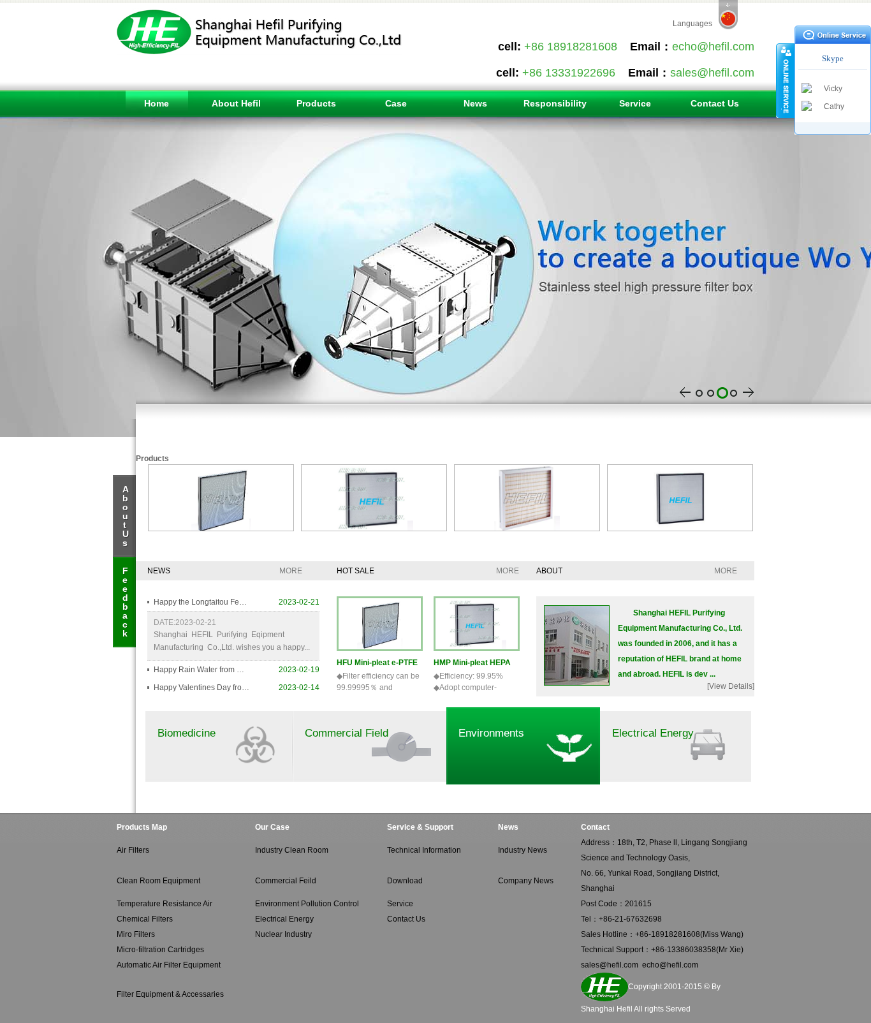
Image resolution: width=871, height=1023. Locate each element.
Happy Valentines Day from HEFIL (201, 687)
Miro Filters (136, 934)
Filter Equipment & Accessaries (170, 994)
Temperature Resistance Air (164, 903)
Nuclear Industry (283, 934)
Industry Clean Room (291, 850)
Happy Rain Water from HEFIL (201, 669)
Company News (525, 880)
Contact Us (715, 103)
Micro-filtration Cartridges (160, 949)
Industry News (522, 850)
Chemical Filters (145, 919)
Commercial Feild (285, 880)
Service (635, 103)
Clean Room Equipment (158, 880)
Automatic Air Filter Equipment (169, 964)
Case (396, 103)
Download (405, 880)
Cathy (834, 106)
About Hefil (236, 103)
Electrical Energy (284, 919)
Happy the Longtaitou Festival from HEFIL (201, 602)
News (475, 103)
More (290, 570)
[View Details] (730, 686)
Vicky (833, 88)
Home (156, 103)
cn (728, 14)
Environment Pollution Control (307, 903)
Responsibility (555, 103)
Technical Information (424, 850)
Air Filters (133, 850)
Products (316, 103)
